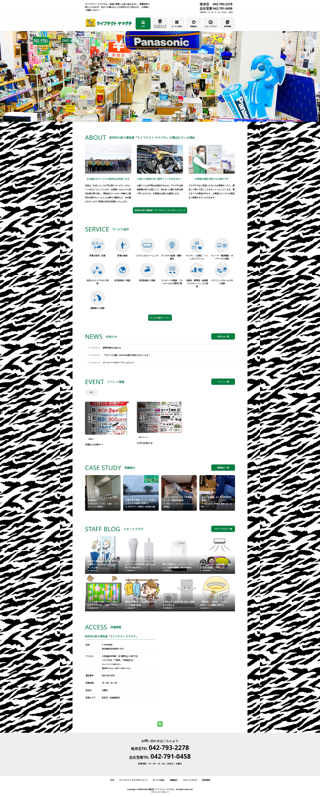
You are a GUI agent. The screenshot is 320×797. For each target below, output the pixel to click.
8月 (91, 392)
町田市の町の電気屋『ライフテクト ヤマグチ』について (160, 210)
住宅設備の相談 (150, 507)
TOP (143, 26)
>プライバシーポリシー (160, 792)
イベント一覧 (223, 381)
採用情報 (227, 26)
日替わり (91, 439)
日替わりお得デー (94, 444)
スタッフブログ (210, 26)
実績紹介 (193, 26)
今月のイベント (143, 437)
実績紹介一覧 (223, 467)
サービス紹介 (177, 26)
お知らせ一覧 (223, 336)
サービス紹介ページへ (160, 317)
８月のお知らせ (145, 442)
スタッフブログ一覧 (223, 528)
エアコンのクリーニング (184, 504)
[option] (160, 76)
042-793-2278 (108, 675)
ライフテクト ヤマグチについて (160, 26)
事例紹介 (100, 507)
